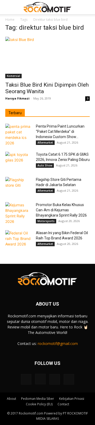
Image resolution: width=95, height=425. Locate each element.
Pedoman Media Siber (37, 398)
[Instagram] (40, 379)
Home (10, 19)
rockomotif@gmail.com (58, 343)
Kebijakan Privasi (71, 398)
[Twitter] (54, 379)
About (11, 398)
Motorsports (46, 221)
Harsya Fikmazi (17, 98)
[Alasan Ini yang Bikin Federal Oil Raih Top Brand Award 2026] (18, 239)
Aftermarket (45, 142)
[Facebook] (26, 379)
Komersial (13, 76)
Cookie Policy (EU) (39, 404)
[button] (9, 7)
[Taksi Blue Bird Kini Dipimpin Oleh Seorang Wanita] (47, 57)
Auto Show (44, 165)
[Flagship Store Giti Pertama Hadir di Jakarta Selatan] (18, 186)
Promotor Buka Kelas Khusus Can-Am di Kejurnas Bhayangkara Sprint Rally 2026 (61, 210)
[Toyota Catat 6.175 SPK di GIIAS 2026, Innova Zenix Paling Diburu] (18, 161)
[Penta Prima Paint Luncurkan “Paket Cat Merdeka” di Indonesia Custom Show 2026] (18, 135)
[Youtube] (69, 379)
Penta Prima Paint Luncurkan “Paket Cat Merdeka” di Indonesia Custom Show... (60, 131)
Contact (63, 404)
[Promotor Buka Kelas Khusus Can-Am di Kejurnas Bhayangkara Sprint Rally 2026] (18, 213)
